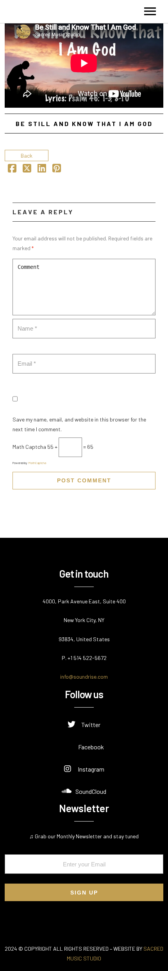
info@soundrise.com (84, 676)
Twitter (90, 724)
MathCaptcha (37, 463)
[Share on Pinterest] (56, 169)
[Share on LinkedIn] (41, 169)
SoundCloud (90, 791)
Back (26, 155)
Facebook (91, 746)
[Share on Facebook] (12, 169)
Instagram (91, 769)
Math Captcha (29, 446)
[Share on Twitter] (27, 169)
